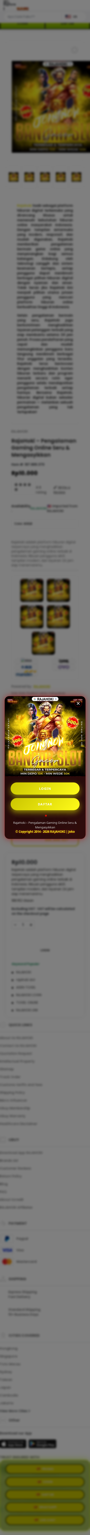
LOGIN (45, 788)
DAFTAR (45, 804)
